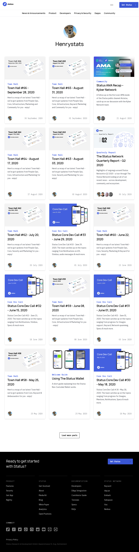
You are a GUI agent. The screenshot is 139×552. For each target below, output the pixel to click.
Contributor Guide (79, 495)
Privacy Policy (12, 539)
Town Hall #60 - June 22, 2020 (113, 237)
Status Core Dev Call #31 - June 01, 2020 (113, 308)
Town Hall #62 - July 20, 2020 (23, 237)
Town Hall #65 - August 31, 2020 (67, 90)
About (41, 490)
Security (9, 490)
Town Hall (12, 84)
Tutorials (75, 500)
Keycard (107, 486)
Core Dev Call (59, 231)
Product (52, 13)
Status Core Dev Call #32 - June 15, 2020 (24, 308)
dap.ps (107, 490)
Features (10, 486)
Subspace (108, 500)
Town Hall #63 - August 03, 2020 (67, 161)
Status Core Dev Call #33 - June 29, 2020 (69, 237)
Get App (9, 495)
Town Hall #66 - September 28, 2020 (20, 90)
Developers (65, 13)
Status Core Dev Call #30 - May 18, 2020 (113, 382)
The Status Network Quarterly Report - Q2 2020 (111, 161)
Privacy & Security (82, 13)
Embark (107, 495)
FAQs (74, 509)
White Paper (44, 504)
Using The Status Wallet (68, 378)
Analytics (43, 509)
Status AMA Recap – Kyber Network (110, 88)
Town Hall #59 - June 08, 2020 (68, 308)
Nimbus (107, 509)
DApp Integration (79, 490)
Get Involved (44, 486)
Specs (74, 504)
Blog (41, 500)
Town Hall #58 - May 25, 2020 (23, 382)
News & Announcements (33, 13)
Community (109, 13)
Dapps (98, 13)
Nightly (9, 500)
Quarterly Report (106, 152)
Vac (106, 504)
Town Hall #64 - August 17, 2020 (23, 161)
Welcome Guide (59, 374)
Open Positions (45, 514)
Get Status (127, 5)
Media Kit (43, 495)
